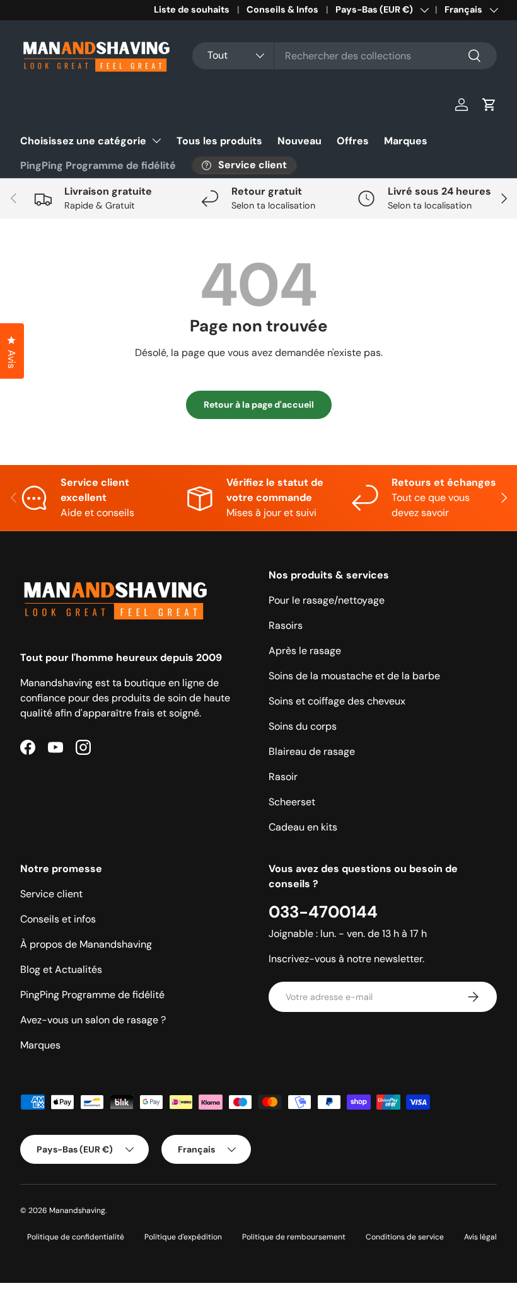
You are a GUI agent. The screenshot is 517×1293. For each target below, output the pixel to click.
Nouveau (299, 140)
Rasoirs (286, 625)
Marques (405, 140)
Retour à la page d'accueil (259, 404)
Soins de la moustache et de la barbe (354, 675)
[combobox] (344, 55)
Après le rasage (305, 650)
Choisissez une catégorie (83, 140)
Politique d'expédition (183, 1237)
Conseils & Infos (282, 9)
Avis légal (480, 1237)
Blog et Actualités (61, 969)
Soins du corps (303, 726)
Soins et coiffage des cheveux (337, 701)
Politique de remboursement (294, 1237)
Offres (353, 140)
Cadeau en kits (303, 827)
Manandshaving (77, 1210)
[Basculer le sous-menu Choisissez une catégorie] (156, 140)
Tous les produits (219, 140)
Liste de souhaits (191, 9)
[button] (489, 104)
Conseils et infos (58, 919)
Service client (51, 893)
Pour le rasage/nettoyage (327, 600)
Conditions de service (405, 1237)
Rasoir (283, 776)
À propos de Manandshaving (86, 944)
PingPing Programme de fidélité (98, 165)
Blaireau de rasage (312, 751)
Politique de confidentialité (75, 1237)
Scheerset (292, 801)
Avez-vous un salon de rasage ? (93, 1019)
